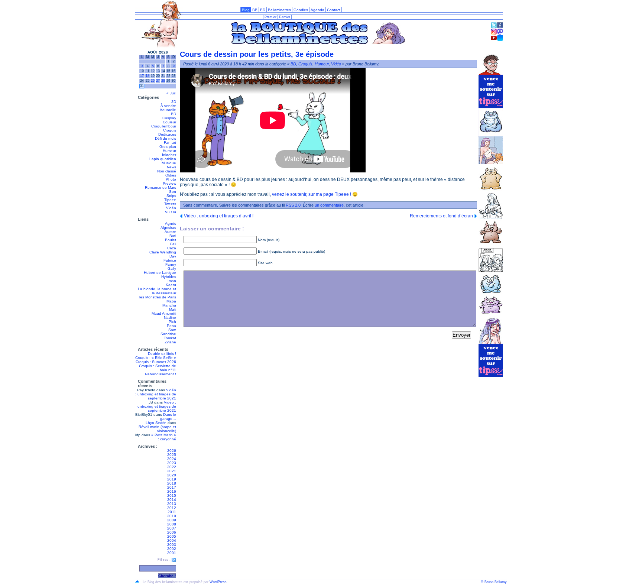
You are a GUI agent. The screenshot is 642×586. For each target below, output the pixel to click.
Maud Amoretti (164, 313)
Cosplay (169, 118)
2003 (171, 545)
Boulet (170, 240)
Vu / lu (170, 212)
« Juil (170, 93)
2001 (171, 553)
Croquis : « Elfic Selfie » (155, 358)
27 (158, 80)
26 (153, 80)
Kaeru (171, 285)
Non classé (166, 171)
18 (147, 76)
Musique (169, 163)
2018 (171, 483)
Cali (173, 244)
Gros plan (167, 147)
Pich (172, 322)
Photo (171, 179)
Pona (171, 326)
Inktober (169, 155)
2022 (171, 467)
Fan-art (170, 142)
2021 (171, 471)
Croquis (169, 130)
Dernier (284, 17)
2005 (171, 536)
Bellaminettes (279, 10)
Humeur (169, 151)
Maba (171, 301)
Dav (172, 256)
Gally (172, 268)
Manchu (169, 305)
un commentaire (329, 205)
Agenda (317, 10)
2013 (171, 504)
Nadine (170, 317)
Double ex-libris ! (162, 354)
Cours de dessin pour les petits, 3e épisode (257, 54)
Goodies (300, 10)
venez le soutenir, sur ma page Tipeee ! (311, 194)
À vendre (168, 106)
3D (173, 102)
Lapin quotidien (162, 159)
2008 (171, 524)
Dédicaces (167, 134)
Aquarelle (168, 110)
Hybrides (168, 277)
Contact (333, 10)
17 (142, 76)
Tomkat (170, 338)
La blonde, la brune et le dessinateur (157, 291)
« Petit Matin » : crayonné (163, 437)
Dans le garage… (168, 416)
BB (255, 10)
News (171, 167)
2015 (171, 495)
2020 (171, 475)
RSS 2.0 (293, 205)
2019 (171, 479)
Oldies (170, 175)
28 (163, 80)
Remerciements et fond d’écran (441, 215)
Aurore (170, 232)
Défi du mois (165, 138)
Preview (169, 183)
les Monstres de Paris (157, 297)
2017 (171, 487)
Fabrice (169, 260)
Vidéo (171, 208)
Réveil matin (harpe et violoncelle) (157, 429)
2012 (171, 508)
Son (172, 192)
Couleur (169, 122)
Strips (171, 196)
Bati (172, 236)
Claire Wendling (162, 252)
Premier (270, 17)
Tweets (170, 204)
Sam (172, 330)
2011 (172, 512)
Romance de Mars (160, 187)
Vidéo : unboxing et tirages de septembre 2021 (155, 394)
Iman (172, 281)
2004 (171, 540)
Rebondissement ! (160, 374)
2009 (171, 520)
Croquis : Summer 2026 (156, 362)
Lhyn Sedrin (156, 423)
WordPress (218, 582)
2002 (171, 549)
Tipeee (170, 200)
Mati (172, 309)
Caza (171, 248)
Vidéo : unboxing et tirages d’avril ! (218, 215)
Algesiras (168, 228)
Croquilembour (163, 126)
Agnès (170, 223)
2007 (171, 528)
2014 (171, 500)
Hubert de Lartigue (160, 273)
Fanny (170, 264)
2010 (171, 516)
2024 (171, 459)
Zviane (170, 342)
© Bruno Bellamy (494, 582)
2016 (171, 491)
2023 (171, 463)
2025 (171, 455)
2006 (171, 532)
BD (262, 10)
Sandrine (168, 334)
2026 (171, 451)
